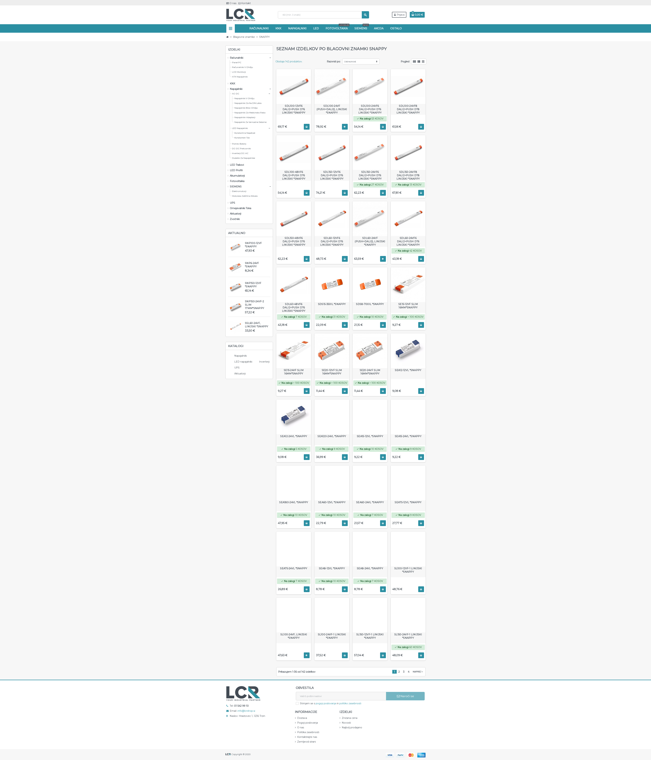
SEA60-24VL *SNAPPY (370, 502)
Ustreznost (350, 61)
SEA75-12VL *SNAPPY (408, 502)
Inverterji (264, 361)
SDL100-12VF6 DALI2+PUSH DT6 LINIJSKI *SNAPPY (293, 109)
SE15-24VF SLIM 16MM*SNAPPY (294, 372)
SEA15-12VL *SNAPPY (370, 436)
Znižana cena (349, 718)
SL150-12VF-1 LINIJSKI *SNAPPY (370, 636)
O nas (232, 3)
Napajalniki (240, 355)
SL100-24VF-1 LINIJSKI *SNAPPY (332, 636)
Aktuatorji (240, 373)
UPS (237, 367)
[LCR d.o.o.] (240, 14)
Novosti (346, 722)
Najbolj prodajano (352, 727)
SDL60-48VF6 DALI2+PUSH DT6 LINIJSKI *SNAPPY (293, 307)
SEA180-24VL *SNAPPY (293, 502)
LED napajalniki (243, 361)
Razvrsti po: (334, 61)
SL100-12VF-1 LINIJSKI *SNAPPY (408, 570)
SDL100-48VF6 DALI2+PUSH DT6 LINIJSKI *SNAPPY (293, 175)
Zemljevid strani (306, 741)
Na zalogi (364, 118)
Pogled (405, 61)
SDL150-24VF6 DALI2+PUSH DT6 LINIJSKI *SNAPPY (370, 175)
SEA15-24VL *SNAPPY (408, 436)
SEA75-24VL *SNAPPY (293, 568)
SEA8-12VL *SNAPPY (332, 568)
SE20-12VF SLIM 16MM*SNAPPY (332, 372)
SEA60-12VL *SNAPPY (332, 502)
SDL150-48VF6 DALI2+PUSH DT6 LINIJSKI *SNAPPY (293, 241)
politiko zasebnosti (350, 703)
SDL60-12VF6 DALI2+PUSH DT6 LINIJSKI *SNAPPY (331, 241)
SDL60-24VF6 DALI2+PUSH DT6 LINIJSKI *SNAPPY (408, 241)
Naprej (418, 671)
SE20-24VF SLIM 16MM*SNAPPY (370, 372)
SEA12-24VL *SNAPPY (293, 436)
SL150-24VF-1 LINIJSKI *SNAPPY (408, 636)
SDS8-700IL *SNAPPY (370, 304)
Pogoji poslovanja (307, 722)
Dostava (302, 718)
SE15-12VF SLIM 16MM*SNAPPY (408, 306)
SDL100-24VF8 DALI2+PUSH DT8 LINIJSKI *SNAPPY (408, 109)
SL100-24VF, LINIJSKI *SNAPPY (293, 636)
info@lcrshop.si (246, 710)
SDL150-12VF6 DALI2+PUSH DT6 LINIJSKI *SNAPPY (331, 175)
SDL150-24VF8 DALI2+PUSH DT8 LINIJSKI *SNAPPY (408, 175)
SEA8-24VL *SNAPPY (370, 568)
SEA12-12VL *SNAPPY (408, 370)
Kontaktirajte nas (307, 736)
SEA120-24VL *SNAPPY (332, 436)
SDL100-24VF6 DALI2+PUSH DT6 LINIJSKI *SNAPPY (370, 109)
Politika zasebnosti (308, 732)
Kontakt (246, 3)
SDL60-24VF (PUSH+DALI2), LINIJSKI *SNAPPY (370, 241)
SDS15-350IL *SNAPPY (332, 304)
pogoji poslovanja (326, 703)
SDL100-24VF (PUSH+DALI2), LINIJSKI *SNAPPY (332, 109)
